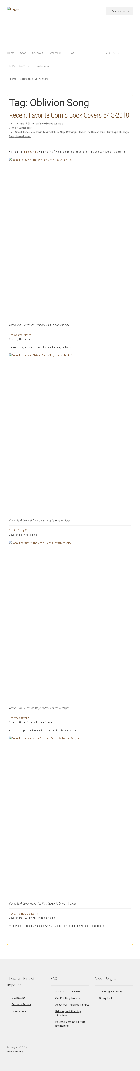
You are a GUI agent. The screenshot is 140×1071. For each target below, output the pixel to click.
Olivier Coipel (112, 132)
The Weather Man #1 (20, 335)
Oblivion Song (98, 132)
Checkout (37, 53)
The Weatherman (23, 136)
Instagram (42, 66)
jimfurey (40, 123)
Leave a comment (54, 123)
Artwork (18, 132)
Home (10, 53)
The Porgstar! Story (18, 66)
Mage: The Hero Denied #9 (23, 913)
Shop (23, 53)
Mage (62, 132)
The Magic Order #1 (20, 718)
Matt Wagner (72, 132)
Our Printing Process (67, 998)
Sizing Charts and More (68, 991)
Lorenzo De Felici (51, 132)
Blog (71, 53)
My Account (56, 53)
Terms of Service (21, 1004)
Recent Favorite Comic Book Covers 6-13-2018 (69, 115)
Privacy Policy (20, 1011)
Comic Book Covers (32, 132)
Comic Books (25, 127)
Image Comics (30, 151)
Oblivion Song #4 (18, 530)
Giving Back (106, 998)
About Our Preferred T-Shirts (72, 1004)
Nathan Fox (84, 132)
